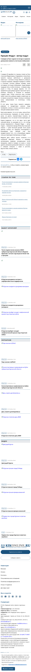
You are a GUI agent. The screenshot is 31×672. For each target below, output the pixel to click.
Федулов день (12, 154)
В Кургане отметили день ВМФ (11, 436)
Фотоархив (10, 16)
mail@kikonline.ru (22, 623)
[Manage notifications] (3, 668)
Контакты (3, 575)
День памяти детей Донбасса (11, 412)
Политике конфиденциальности (17, 664)
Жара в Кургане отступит (9, 217)
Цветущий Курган (7, 463)
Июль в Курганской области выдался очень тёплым (15, 200)
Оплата (3, 572)
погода (3, 154)
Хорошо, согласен (8, 668)
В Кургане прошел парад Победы (12, 487)
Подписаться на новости (15, 552)
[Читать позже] (28, 64)
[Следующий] (28, 32)
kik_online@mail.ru (10, 627)
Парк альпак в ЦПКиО (8, 362)
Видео (16, 16)
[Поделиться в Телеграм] (21, 159)
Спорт (3, 532)
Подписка (22, 16)
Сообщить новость (15, 558)
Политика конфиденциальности (10, 581)
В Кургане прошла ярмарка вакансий (13, 511)
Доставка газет (5, 588)
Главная (4, 16)
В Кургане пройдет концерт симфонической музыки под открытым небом (14, 332)
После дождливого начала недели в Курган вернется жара (14, 209)
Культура (4, 328)
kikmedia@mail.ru (6, 621)
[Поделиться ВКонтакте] (18, 159)
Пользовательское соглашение (10, 578)
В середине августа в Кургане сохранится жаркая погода (14, 191)
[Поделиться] (24, 64)
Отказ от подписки (6, 585)
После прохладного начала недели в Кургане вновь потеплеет (15, 183)
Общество (5, 52)
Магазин (3, 569)
